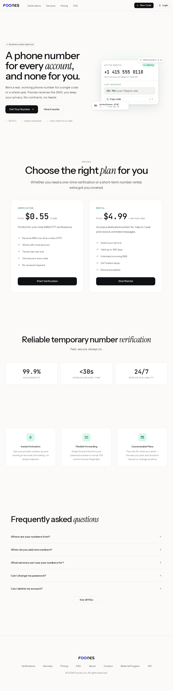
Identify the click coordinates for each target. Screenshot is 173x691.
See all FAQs (86, 599)
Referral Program (130, 666)
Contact (108, 666)
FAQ (75, 5)
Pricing (64, 5)
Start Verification (47, 281)
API (150, 666)
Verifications (34, 5)
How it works (51, 109)
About (92, 666)
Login (165, 5)
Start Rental (125, 281)
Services (50, 5)
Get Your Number (19, 109)
